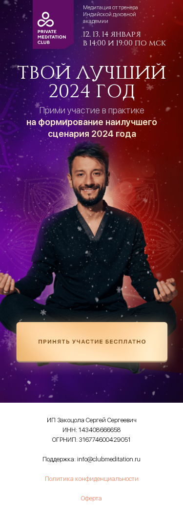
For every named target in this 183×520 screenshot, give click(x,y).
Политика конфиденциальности (92, 478)
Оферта (91, 498)
